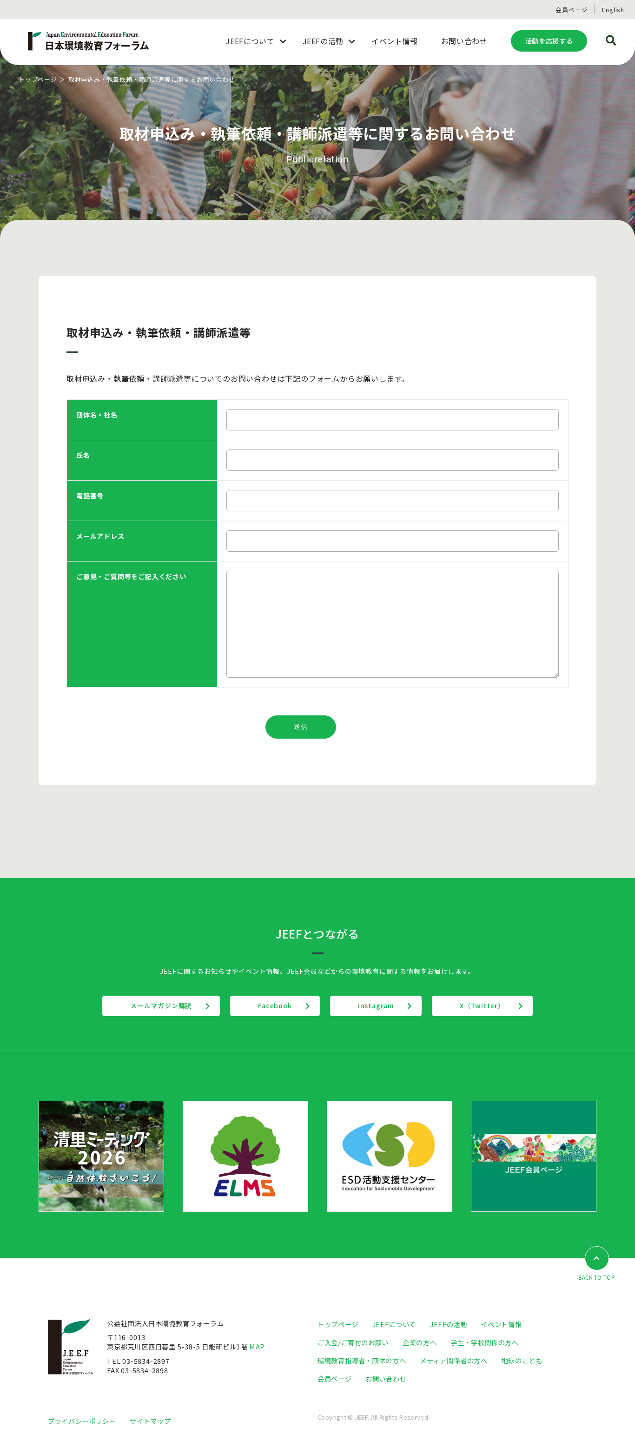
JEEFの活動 (448, 1324)
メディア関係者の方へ (453, 1360)
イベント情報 (501, 1324)
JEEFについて (394, 1324)
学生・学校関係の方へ (484, 1342)
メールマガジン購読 (161, 1005)
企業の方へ (420, 1342)
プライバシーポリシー (82, 1421)
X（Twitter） (482, 1005)
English (613, 9)
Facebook (274, 1005)
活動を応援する (549, 41)
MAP (257, 1346)
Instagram (376, 1005)
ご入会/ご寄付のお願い (353, 1342)
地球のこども (522, 1360)
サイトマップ (150, 1421)
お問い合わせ (385, 1378)
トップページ (38, 79)
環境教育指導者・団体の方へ (362, 1360)
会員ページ (572, 9)
